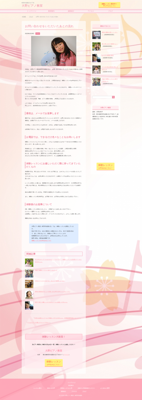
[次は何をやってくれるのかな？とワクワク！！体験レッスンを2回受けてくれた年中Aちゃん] (29, 263)
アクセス (91, 11)
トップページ (31, 11)
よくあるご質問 (105, 388)
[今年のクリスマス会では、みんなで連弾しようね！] (29, 284)
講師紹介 (71, 11)
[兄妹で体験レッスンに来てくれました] (29, 273)
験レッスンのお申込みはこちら (42, 240)
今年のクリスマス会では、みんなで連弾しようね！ (50, 281)
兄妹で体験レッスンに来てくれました (46, 270)
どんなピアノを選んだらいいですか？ (38, 322)
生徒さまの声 (51, 388)
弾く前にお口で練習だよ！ (110, 44)
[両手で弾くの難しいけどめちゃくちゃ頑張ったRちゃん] (29, 305)
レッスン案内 (37, 388)
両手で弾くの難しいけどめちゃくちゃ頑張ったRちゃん (51, 302)
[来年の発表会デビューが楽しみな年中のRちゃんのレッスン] (29, 295)
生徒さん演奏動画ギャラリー (86, 388)
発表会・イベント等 (66, 388)
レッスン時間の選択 (108, 55)
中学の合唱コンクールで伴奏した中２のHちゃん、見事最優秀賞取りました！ (57, 318)
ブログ (110, 11)
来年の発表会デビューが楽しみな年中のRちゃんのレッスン (52, 291)
